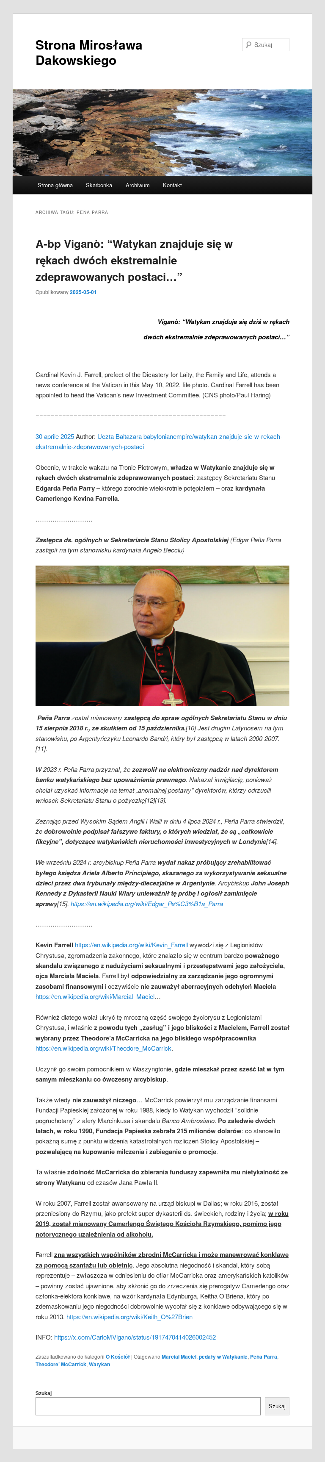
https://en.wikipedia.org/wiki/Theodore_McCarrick (103, 1047)
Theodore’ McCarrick (61, 1364)
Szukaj (44, 1393)
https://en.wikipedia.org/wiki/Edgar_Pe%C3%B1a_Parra (147, 903)
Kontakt (172, 185)
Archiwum (138, 185)
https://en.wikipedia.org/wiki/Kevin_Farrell (131, 944)
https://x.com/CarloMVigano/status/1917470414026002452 (135, 1336)
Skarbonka (99, 185)
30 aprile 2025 (55, 436)
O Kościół (118, 1356)
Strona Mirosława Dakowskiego (89, 52)
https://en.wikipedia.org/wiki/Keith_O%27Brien (129, 1316)
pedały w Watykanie (223, 1356)
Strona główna (55, 185)
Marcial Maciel (179, 1356)
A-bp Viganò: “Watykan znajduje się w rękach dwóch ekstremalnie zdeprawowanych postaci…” (134, 260)
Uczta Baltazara (119, 436)
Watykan (99, 1364)
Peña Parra (263, 1356)
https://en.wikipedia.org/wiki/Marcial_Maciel (95, 996)
